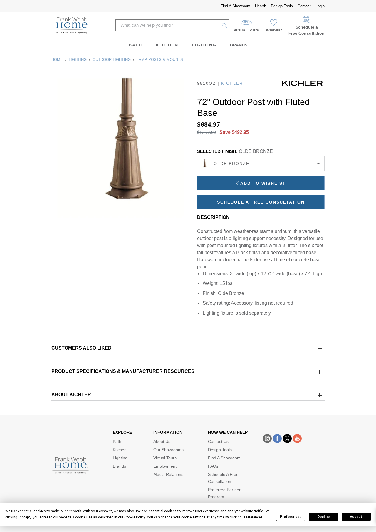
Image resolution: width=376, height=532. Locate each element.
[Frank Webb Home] (71, 25)
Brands (238, 45)
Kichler (232, 83)
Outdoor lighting (112, 59)
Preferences (290, 517)
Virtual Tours (246, 30)
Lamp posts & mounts (160, 59)
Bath (135, 45)
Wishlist (274, 30)
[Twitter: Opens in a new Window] (287, 438)
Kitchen (167, 45)
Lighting (204, 45)
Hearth (260, 6)
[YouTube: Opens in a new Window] (297, 438)
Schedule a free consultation (261, 202)
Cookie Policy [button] (134, 517)
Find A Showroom (235, 6)
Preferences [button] (253, 517)
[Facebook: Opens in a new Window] (277, 438)
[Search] (224, 25)
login (320, 6)
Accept (356, 517)
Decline (323, 517)
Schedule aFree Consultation (306, 30)
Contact (304, 6)
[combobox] (261, 163)
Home (57, 59)
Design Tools (282, 6)
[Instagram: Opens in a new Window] (267, 438)
